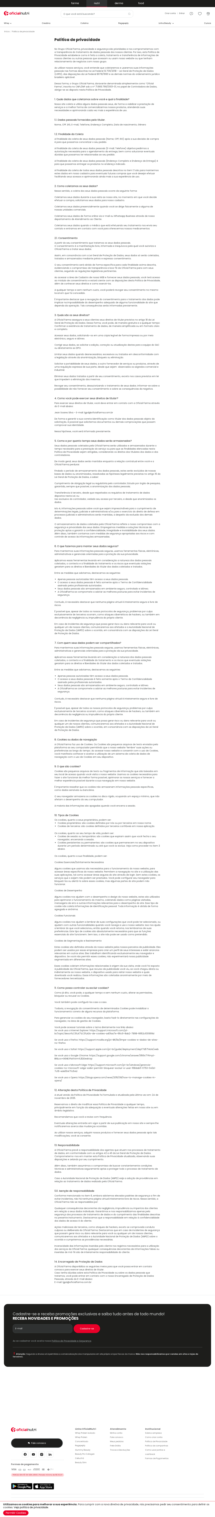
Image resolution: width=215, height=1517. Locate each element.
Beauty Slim (81, 1462)
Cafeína (84, 23)
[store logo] (16, 13)
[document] (107, 1509)
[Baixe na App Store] (43, 1488)
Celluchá (79, 1458)
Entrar (182, 13)
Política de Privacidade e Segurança (71, 1340)
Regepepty (123, 23)
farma (75, 3)
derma (119, 3)
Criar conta (170, 13)
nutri (97, 3)
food (141, 3)
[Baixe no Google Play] (22, 1488)
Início (7, 31)
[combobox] (97, 14)
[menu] (191, 12)
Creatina (46, 23)
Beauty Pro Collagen (85, 1454)
